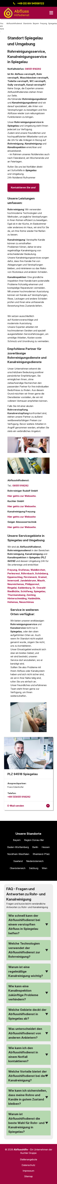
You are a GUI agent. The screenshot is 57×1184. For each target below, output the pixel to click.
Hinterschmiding (17, 598)
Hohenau (12, 602)
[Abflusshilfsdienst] (16, 13)
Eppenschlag (15, 577)
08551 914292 (33, 68)
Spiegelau (39, 591)
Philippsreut (32, 584)
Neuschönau (26, 602)
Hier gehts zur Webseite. (21, 496)
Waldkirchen (38, 569)
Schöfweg (27, 591)
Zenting (31, 595)
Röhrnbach (27, 573)
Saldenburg (24, 587)
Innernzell (13, 580)
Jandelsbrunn (28, 580)
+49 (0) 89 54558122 (30, 3)
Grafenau (23, 569)
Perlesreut (13, 573)
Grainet (42, 577)
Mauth (41, 580)
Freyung (12, 569)
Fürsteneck (30, 577)
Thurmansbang (16, 595)
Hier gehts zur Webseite (21, 516)
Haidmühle (34, 598)
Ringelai (12, 587)
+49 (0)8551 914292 (18, 796)
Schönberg (41, 573)
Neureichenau (15, 584)
